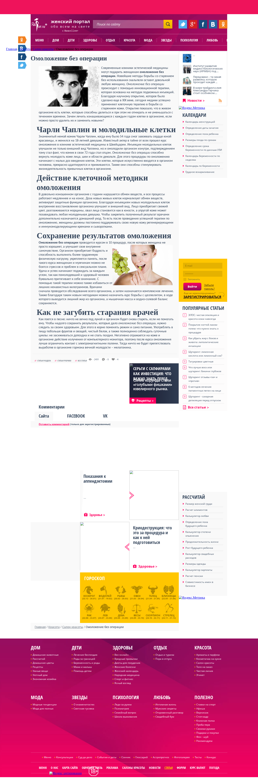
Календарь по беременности (202, 166)
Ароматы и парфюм (208, 654)
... (194, 55)
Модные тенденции (45, 704)
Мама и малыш (83, 667)
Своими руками (205, 728)
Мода (148, 40)
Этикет (200, 675)
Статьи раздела (44, 360)
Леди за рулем (123, 704)
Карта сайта (70, 768)
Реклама (112, 768)
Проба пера (203, 724)
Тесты (198, 757)
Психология (189, 40)
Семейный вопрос (125, 712)
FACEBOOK (76, 416)
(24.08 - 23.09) (121, 616)
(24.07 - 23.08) (105, 616)
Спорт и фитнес (123, 679)
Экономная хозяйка (44, 679)
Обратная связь (92, 768)
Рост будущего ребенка (199, 548)
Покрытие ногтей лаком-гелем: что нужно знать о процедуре (203, 328)
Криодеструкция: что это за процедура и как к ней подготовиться (152, 535)
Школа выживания (125, 716)
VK (105, 416)
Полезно (233, 40)
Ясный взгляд (122, 683)
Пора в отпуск (163, 659)
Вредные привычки (126, 659)
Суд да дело (85, 757)
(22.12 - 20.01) (89, 597)
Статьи (168, 768)
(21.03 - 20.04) (137, 597)
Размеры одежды (195, 564)
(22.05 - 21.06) (169, 597)
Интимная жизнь (165, 704)
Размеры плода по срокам (200, 140)
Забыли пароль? (209, 286)
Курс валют (197, 768)
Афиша (200, 708)
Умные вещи (40, 671)
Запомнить (194, 279)
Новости (194, 100)
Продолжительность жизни (201, 542)
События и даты (106, 757)
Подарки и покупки (207, 733)
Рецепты (38, 667)
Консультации (64, 757)
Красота (129, 40)
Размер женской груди (198, 504)
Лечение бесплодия (85, 654)
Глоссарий (141, 757)
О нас (54, 768)
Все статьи (82, 360)
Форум (181, 768)
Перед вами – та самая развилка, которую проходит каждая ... (207, 79)
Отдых (110, 40)
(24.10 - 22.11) (153, 616)
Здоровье (90, 40)
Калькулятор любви (197, 516)
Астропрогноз (161, 757)
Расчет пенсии (194, 576)
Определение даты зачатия (201, 128)
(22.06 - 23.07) (89, 616)
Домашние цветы (43, 663)
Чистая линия (204, 671)
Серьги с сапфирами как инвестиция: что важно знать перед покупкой (152, 376)
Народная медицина (126, 675)
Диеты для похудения (127, 663)
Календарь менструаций (200, 121)
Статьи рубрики (64, 360)
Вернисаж (202, 712)
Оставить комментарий (54, 424)
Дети (71, 40)
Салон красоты (205, 663)
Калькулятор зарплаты (198, 570)
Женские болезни (125, 667)
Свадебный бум (164, 716)
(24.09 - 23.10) (137, 616)
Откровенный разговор (169, 712)
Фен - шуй (202, 737)
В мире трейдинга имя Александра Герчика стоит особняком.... (207, 90)
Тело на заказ (204, 667)
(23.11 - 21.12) (169, 616)
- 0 (107, 359)
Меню (39, 40)
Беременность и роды (87, 663)
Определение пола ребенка (201, 134)
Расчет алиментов (196, 510)
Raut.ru (116, 779)
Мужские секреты (165, 708)
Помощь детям (83, 671)
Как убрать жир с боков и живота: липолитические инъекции (203, 342)
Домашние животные (46, 654)
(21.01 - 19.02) (105, 597)
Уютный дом (40, 675)
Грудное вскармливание (199, 172)
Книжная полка (205, 720)
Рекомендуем (204, 741)
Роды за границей (84, 659)
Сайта (44, 416)
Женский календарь (126, 671)
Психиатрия (121, 708)
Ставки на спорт (206, 704)
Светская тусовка (84, 708)
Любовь (212, 40)
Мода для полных (43, 708)
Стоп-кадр (202, 716)
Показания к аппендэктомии (97, 478)
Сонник (125, 757)
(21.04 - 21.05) (153, 597)
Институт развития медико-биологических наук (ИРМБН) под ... (208, 68)
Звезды (166, 40)
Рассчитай (39, 659)
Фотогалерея (182, 757)
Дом (55, 40)
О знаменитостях (84, 704)
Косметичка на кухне (208, 659)
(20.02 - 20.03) (121, 597)
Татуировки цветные (200, 361)
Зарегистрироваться (202, 297)
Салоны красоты (133, 768)
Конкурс (211, 757)
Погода (214, 768)
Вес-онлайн (121, 654)
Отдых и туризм (164, 654)
